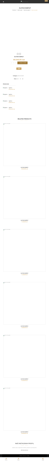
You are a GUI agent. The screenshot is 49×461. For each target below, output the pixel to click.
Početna (14, 10)
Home (6, 459)
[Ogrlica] (5, 89)
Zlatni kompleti (27, 10)
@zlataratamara (24, 450)
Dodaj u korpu (23, 62)
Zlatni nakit (20, 10)
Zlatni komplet (24, 167)
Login (43, 459)
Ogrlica (10, 87)
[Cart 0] (44, 1)
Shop (18, 459)
